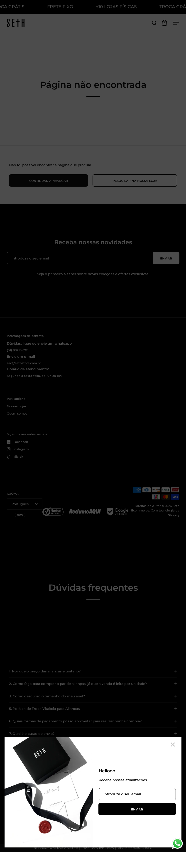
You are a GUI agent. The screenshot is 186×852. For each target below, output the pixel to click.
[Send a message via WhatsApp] (177, 843)
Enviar (137, 809)
